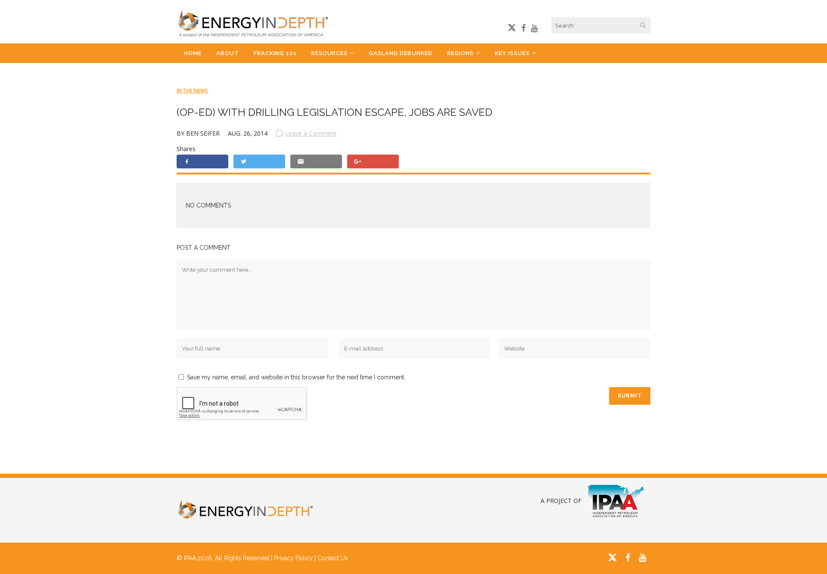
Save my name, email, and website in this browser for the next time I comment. (296, 377)
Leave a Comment (311, 133)
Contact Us (332, 558)
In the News (192, 90)
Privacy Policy (293, 558)
